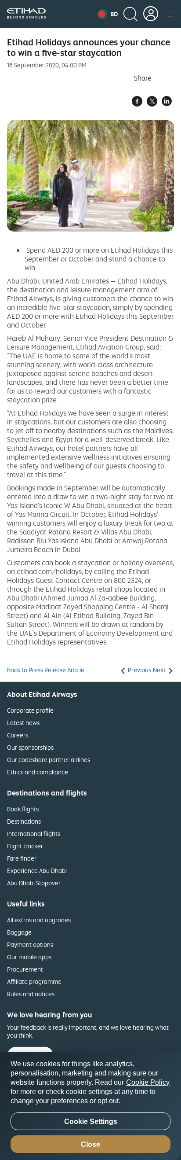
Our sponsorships (30, 747)
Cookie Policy (148, 1082)
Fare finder (21, 858)
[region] (90, 1106)
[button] (107, 14)
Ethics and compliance (37, 772)
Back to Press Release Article (45, 670)
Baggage (19, 932)
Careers (17, 735)
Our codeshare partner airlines (48, 759)
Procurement (25, 969)
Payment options (30, 944)
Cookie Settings (90, 1121)
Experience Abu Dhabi (37, 870)
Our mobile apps (29, 957)
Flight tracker (25, 846)
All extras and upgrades (39, 920)
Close (90, 1144)
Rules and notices (30, 994)
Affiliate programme (34, 981)
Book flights (23, 809)
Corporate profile (30, 710)
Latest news (23, 722)
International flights (33, 833)
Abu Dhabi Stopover (34, 883)
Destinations (24, 821)
